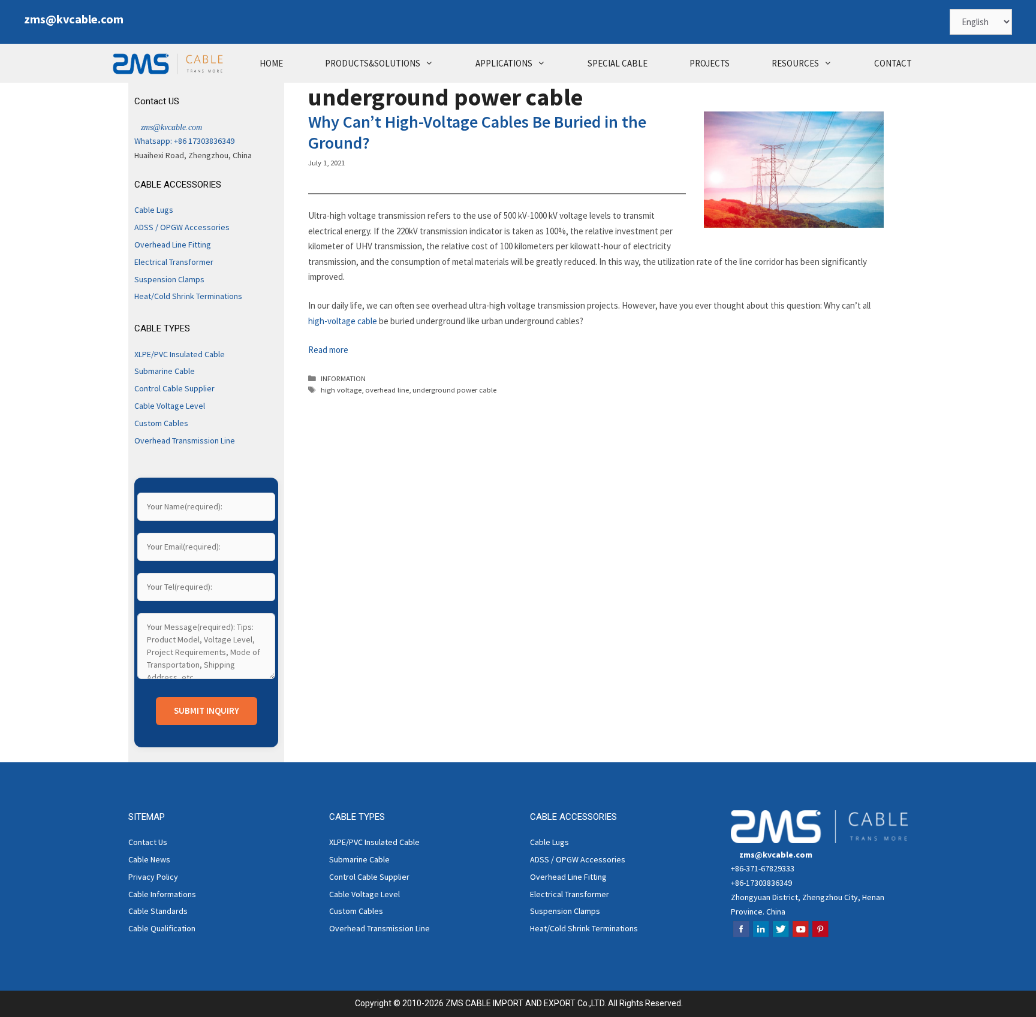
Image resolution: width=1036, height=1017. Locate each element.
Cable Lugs (153, 209)
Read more (328, 349)
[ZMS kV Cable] (171, 63)
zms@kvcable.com (74, 18)
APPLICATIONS (503, 63)
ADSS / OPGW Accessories (182, 227)
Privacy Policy (153, 876)
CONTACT (893, 63)
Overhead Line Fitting (172, 244)
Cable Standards (158, 911)
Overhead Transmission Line (184, 440)
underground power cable (454, 389)
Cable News (149, 859)
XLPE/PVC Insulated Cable (179, 354)
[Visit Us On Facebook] (741, 935)
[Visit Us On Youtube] (800, 935)
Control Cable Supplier (174, 388)
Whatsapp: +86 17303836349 (184, 140)
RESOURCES (795, 63)
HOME (271, 63)
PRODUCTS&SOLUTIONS (372, 63)
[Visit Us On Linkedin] (760, 935)
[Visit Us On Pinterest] (820, 935)
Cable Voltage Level (169, 405)
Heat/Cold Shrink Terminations (188, 296)
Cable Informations (162, 894)
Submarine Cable (164, 371)
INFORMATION (343, 378)
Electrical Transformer (173, 261)
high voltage (341, 389)
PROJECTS (709, 63)
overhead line (387, 389)
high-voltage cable (342, 321)
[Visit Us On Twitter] (780, 935)
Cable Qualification (161, 928)
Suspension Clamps (169, 279)
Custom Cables (161, 423)
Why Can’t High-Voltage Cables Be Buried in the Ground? (477, 132)
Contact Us (147, 842)
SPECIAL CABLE (618, 63)
